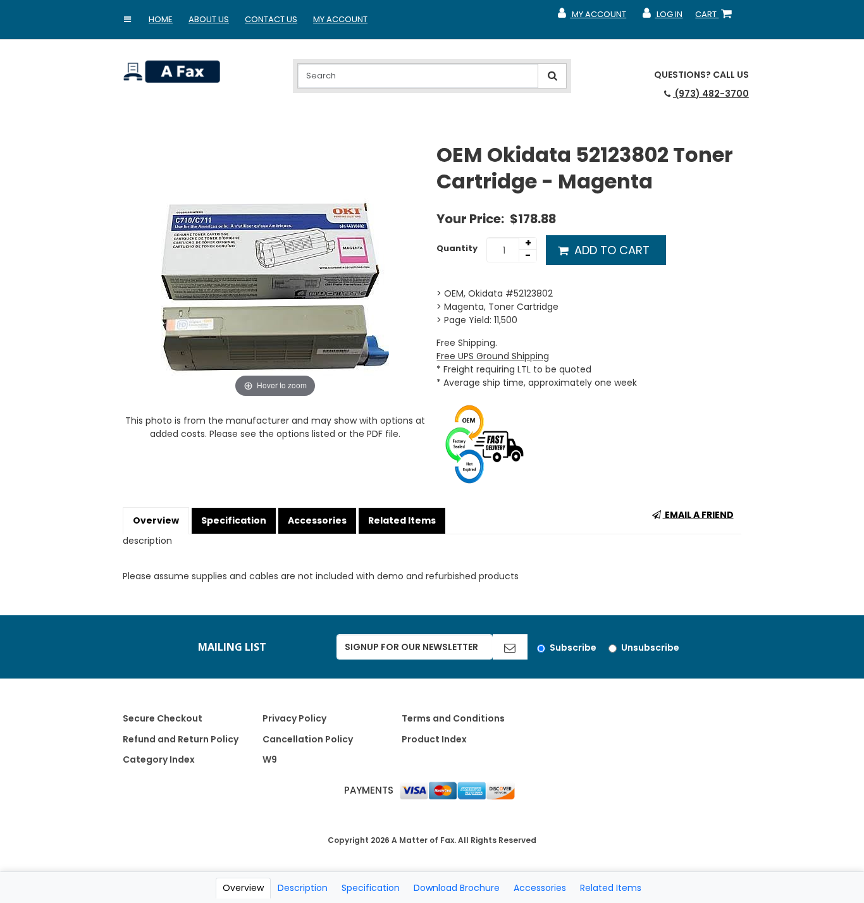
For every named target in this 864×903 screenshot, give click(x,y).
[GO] (510, 647)
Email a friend (698, 514)
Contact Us (271, 19)
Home (161, 19)
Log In (662, 17)
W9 (269, 759)
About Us (208, 19)
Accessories (317, 520)
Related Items (402, 520)
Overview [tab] (243, 888)
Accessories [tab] (540, 888)
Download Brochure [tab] (457, 888)
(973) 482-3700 (711, 93)
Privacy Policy (294, 718)
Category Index (159, 759)
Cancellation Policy (307, 739)
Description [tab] (303, 888)
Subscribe (573, 647)
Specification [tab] (371, 888)
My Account (340, 19)
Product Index (434, 739)
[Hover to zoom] (275, 270)
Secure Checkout (162, 718)
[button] (127, 19)
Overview (156, 520)
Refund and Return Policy (180, 739)
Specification (233, 520)
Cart (715, 17)
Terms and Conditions (453, 718)
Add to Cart (610, 250)
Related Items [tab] (610, 888)
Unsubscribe (650, 647)
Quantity (457, 248)
